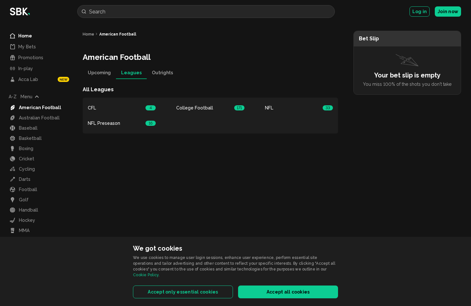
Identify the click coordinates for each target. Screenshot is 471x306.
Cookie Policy (146, 275)
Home (88, 34)
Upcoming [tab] (99, 72)
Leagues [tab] (131, 72)
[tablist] (210, 72)
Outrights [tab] (162, 72)
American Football (117, 34)
